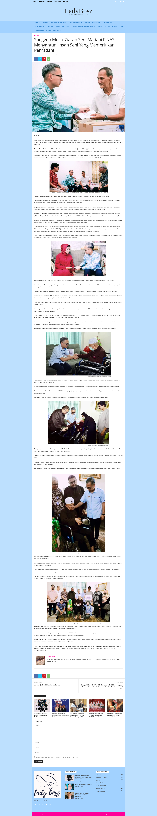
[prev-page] (120, 696)
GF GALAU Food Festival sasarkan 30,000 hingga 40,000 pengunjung (41, 715)
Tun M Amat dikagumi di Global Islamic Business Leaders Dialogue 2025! (77, 715)
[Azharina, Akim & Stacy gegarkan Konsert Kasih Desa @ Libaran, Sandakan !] (60, 705)
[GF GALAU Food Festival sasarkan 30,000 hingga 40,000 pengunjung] (42, 705)
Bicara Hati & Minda (63, 27)
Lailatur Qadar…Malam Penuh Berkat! (47, 685)
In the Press (39, 27)
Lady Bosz (35, 1)
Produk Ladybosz (111, 27)
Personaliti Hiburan (58, 23)
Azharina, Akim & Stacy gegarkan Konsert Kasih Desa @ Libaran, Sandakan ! (60, 715)
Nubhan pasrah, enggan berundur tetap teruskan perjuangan (82, 794)
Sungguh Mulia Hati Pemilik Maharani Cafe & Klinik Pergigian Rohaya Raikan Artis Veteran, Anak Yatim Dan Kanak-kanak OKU (102, 687)
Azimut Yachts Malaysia (45, 1)
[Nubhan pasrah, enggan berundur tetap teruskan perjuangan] (69, 795)
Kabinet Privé (57, 1)
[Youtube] (123, 1)
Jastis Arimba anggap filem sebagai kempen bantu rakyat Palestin (114, 715)
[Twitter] (115, 1)
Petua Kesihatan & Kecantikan (84, 27)
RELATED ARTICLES (40, 696)
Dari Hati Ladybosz (75, 23)
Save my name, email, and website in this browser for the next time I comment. (57, 757)
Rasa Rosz (65, 1)
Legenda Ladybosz (41, 23)
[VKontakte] (121, 1)
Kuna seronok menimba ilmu (83, 784)
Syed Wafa (38, 54)
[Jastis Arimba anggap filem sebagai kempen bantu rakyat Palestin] (115, 705)
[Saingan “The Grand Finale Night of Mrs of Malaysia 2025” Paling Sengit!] (97, 705)
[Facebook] (112, 1)
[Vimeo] (118, 1)
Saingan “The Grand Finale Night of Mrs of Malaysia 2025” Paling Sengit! (96, 715)
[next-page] (122, 696)
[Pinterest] (44, 59)
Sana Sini (50, 27)
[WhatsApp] (48, 59)
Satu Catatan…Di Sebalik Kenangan (48, 31)
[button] (122, 27)
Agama (99, 27)
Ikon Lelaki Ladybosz (92, 23)
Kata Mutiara (107, 23)
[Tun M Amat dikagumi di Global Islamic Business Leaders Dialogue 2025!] (78, 705)
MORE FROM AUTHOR (52, 696)
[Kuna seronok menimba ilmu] (69, 787)
